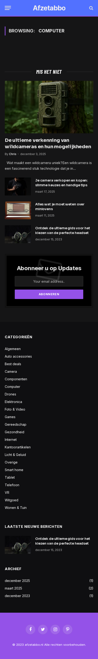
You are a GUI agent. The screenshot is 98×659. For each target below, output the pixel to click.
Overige (11, 462)
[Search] (90, 8)
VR (7, 492)
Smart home (14, 470)
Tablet (10, 477)
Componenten (16, 379)
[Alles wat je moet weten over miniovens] (18, 210)
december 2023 (17, 596)
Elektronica (13, 402)
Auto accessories (18, 356)
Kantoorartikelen (18, 447)
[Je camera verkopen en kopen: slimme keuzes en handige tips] (18, 186)
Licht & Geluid (15, 455)
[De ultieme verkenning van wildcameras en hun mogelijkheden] (49, 107)
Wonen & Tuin (16, 508)
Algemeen (13, 349)
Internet (11, 440)
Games (10, 417)
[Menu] (8, 8)
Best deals (13, 364)
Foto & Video (15, 409)
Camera (11, 371)
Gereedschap (15, 424)
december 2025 (17, 581)
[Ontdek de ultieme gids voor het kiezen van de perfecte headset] (18, 234)
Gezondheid (14, 432)
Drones (10, 394)
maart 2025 (13, 588)
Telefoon (12, 485)
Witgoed (11, 500)
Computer (12, 387)
